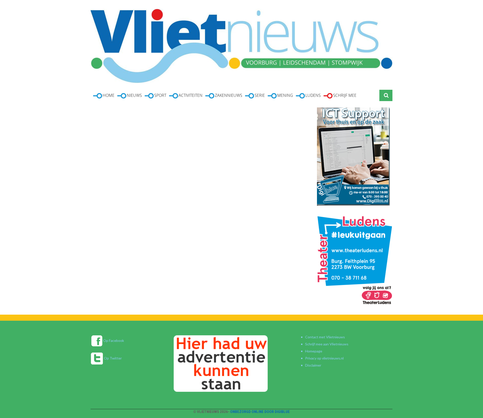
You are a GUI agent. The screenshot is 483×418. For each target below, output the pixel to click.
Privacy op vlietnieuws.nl (324, 358)
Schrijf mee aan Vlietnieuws (326, 344)
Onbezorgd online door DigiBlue (260, 411)
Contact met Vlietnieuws (325, 337)
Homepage (313, 351)
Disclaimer (313, 365)
